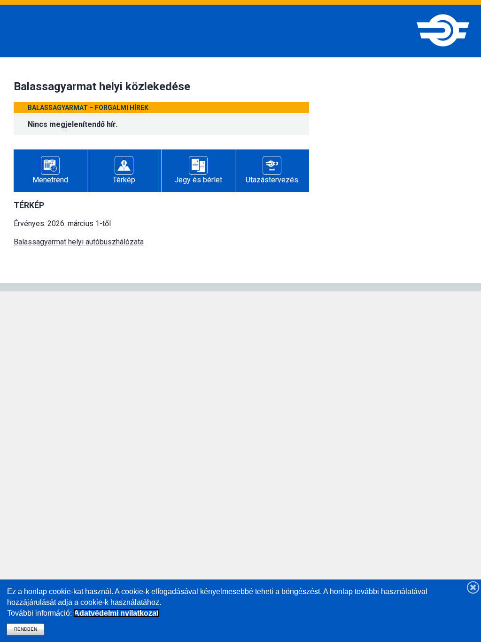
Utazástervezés (272, 179)
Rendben (25, 629)
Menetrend (50, 179)
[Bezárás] (473, 587)
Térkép (124, 179)
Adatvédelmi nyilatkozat (116, 613)
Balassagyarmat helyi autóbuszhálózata (79, 241)
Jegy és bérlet (198, 179)
